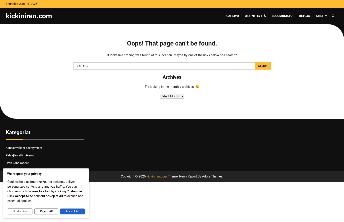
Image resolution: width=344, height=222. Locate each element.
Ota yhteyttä (255, 16)
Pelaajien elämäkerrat (20, 155)
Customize (20, 211)
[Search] (333, 16)
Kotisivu (232, 16)
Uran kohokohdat (17, 163)
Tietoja (304, 16)
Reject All (46, 211)
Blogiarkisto (282, 16)
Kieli (319, 16)
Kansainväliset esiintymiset (24, 148)
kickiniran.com (29, 16)
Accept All (72, 211)
